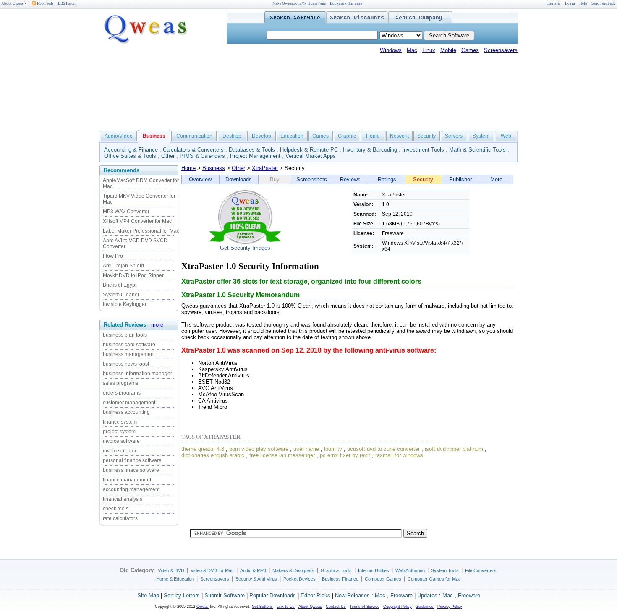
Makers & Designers (293, 570)
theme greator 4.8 (202, 449)
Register (554, 3)
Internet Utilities (373, 570)
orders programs (122, 393)
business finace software (131, 470)
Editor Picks (315, 595)
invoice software (121, 441)
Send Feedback (603, 3)
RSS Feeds (45, 3)
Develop (261, 136)
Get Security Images (245, 248)
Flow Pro (113, 256)
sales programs (120, 383)
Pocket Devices (299, 578)
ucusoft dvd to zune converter (383, 449)
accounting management (131, 489)
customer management (129, 402)
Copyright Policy (397, 606)
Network (399, 136)
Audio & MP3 (253, 570)
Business (213, 168)
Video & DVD (171, 570)
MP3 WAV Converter (126, 211)
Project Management (255, 156)
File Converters (481, 570)
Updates (427, 595)
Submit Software (224, 595)
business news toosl (126, 364)
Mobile (448, 50)
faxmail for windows (399, 455)
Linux (428, 50)
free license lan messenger (282, 455)
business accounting (126, 412)
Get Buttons (262, 606)
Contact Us (336, 606)
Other (168, 156)
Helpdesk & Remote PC (309, 149)
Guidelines (425, 606)
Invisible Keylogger (124, 304)
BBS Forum (67, 3)
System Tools (445, 570)
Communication (194, 136)
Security (426, 136)
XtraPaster (265, 168)
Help (583, 3)
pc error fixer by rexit (345, 455)
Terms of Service (364, 606)
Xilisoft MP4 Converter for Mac (137, 221)
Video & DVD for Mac (212, 570)
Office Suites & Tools (130, 156)
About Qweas (12, 3)
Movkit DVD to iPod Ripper (133, 275)
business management (129, 354)
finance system (120, 422)
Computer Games (383, 578)
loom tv (333, 449)
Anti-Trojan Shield (123, 266)
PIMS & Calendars (202, 156)
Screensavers (501, 50)
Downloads (238, 179)
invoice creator (119, 451)
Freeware (401, 595)
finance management (127, 480)
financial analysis (122, 499)
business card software (129, 345)
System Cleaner (121, 295)
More (496, 179)
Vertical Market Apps (310, 156)
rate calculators (120, 518)
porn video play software (258, 449)
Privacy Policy (449, 606)
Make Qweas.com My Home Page (299, 3)
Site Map (148, 595)
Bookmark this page (346, 3)
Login (570, 3)
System (481, 136)
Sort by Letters (182, 595)
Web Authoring (410, 570)
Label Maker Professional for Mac (141, 231)
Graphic (347, 136)
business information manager (137, 374)
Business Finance (340, 578)
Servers (454, 136)
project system (119, 431)
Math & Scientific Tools (477, 149)
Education (291, 136)
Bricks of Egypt (119, 285)
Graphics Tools (336, 570)
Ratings (387, 179)
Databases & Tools (252, 149)
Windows (391, 50)
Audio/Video (119, 136)
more (157, 325)
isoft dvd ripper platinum (454, 449)
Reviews (350, 179)
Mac (412, 50)
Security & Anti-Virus (256, 578)
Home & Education (175, 578)
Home (373, 136)
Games (470, 50)
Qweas (202, 606)
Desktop (231, 136)
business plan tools (125, 335)
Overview (200, 179)
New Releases (352, 595)
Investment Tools (423, 149)
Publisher (460, 179)
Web (506, 136)
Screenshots (311, 179)
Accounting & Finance (131, 149)
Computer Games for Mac (434, 578)
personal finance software (132, 460)
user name (306, 449)
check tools (115, 509)
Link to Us (286, 606)
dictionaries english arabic (212, 455)
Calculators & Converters (193, 149)
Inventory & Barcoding (370, 149)
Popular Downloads (272, 595)
